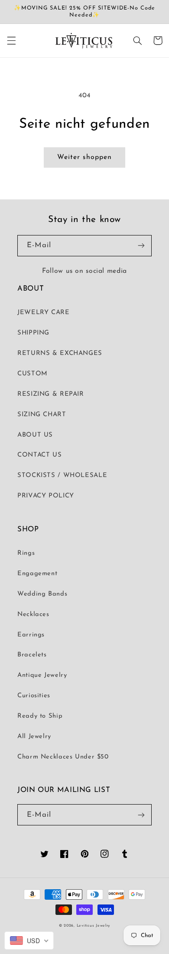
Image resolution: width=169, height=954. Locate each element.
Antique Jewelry (42, 675)
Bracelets (32, 655)
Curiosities (33, 695)
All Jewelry (34, 736)
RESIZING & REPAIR (50, 394)
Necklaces (33, 614)
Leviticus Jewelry (93, 926)
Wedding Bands (42, 594)
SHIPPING (33, 333)
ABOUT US (35, 435)
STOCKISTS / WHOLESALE (62, 475)
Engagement (37, 573)
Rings (26, 553)
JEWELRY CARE (43, 312)
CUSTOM (32, 374)
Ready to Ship (39, 716)
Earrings (31, 635)
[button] (11, 40)
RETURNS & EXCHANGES (59, 353)
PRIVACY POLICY (45, 496)
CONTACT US (39, 455)
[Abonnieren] (141, 245)
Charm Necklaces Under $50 (63, 757)
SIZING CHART (41, 414)
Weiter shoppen (84, 157)
